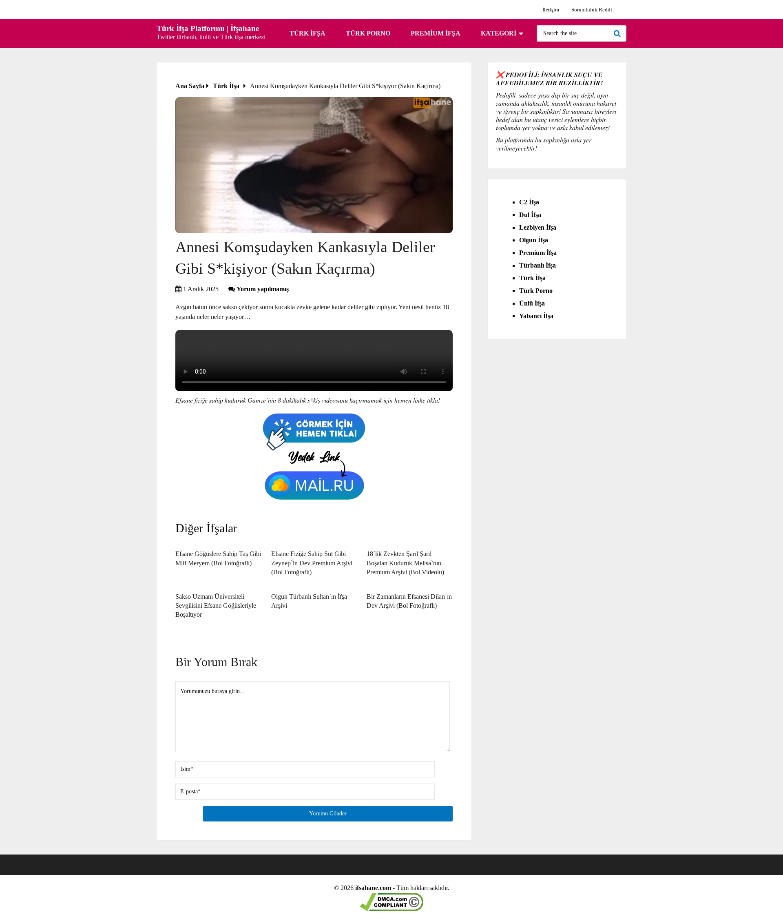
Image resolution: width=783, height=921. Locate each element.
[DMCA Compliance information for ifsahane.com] (391, 909)
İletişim (550, 10)
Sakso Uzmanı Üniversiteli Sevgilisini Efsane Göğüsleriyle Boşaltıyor (215, 605)
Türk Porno (368, 33)
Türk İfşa (307, 33)
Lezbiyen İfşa (537, 227)
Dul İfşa (530, 214)
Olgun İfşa (533, 240)
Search (618, 33)
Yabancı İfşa (536, 315)
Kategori (498, 33)
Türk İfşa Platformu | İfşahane (208, 28)
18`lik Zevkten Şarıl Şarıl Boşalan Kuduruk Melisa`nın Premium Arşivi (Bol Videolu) (405, 563)
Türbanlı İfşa (537, 265)
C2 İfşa (529, 202)
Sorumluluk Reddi (591, 10)
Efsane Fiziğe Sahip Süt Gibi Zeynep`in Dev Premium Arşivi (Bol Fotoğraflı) (311, 563)
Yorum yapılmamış (263, 289)
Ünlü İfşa (532, 303)
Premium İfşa (435, 33)
